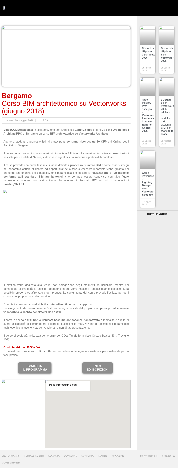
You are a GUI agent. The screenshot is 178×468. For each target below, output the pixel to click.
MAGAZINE (118, 455)
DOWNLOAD (70, 455)
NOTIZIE (102, 455)
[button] (74, 7)
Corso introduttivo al (149, 183)
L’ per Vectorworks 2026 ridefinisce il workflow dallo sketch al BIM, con (168, 116)
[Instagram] (166, 463)
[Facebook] (159, 463)
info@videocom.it (148, 455)
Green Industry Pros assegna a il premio (149, 115)
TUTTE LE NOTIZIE (157, 214)
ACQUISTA (54, 455)
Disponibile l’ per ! (153, 53)
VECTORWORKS (11, 455)
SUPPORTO (87, 455)
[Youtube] (173, 463)
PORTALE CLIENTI (34, 455)
